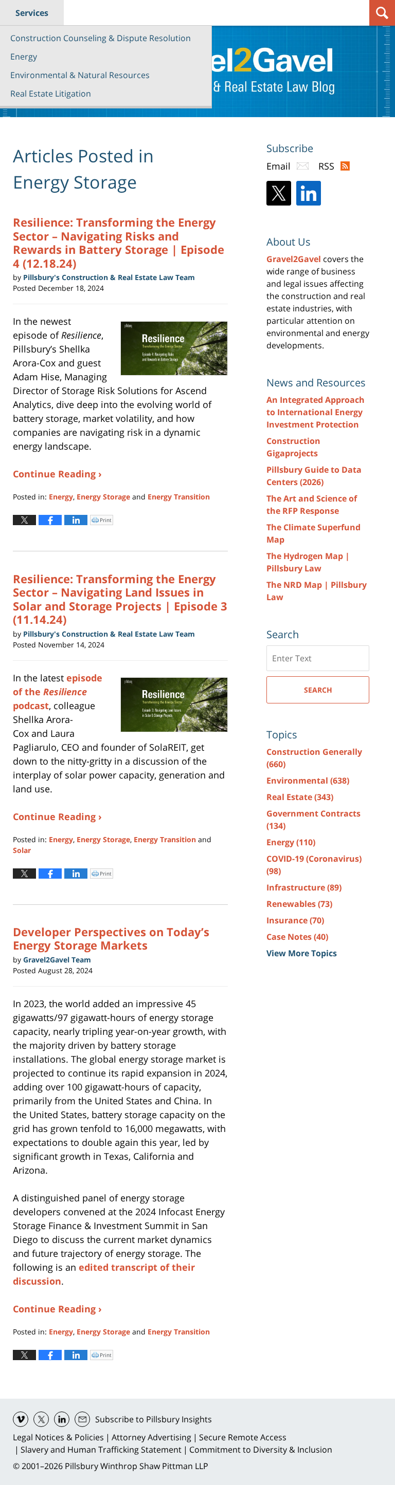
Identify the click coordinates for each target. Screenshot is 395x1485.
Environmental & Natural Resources (80, 75)
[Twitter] (278, 193)
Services (31, 12)
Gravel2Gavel (293, 259)
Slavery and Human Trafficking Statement (101, 1449)
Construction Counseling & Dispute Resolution (100, 38)
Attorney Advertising (151, 1437)
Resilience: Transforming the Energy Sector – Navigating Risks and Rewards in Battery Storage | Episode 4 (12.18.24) (118, 242)
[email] (82, 1419)
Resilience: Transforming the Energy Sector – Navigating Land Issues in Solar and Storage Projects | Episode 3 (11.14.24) (120, 599)
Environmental (307, 780)
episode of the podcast (57, 692)
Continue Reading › (57, 474)
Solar (22, 850)
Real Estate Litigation (50, 93)
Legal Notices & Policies (58, 1437)
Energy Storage (103, 497)
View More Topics (301, 953)
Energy (23, 56)
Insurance (295, 920)
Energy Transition (179, 497)
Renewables (299, 903)
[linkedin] (61, 1419)
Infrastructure (304, 887)
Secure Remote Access (242, 1437)
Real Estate (299, 797)
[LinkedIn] (308, 193)
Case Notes (297, 936)
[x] (41, 1419)
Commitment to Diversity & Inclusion (260, 1449)
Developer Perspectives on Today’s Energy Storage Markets (111, 938)
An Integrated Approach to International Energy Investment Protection (315, 412)
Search (318, 690)
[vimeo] (20, 1419)
